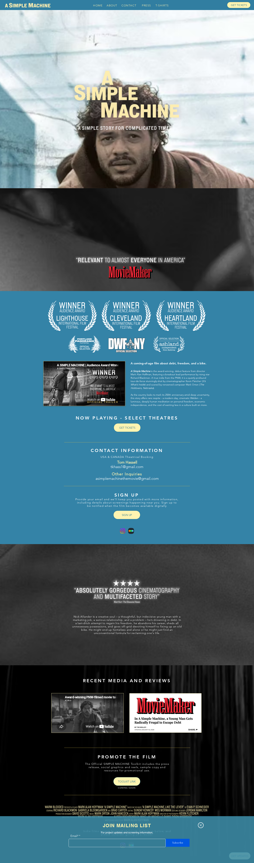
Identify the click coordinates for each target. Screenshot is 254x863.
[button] (201, 825)
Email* (74, 835)
